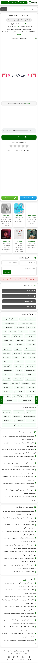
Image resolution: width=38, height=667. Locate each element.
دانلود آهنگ (23, 24)
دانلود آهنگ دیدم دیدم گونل (18, 15)
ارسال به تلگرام (27, 198)
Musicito (19, 35)
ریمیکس (4, 3)
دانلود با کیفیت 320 (17, 137)
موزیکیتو (32, 2)
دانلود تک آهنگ (12, 20)
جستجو (4, 9)
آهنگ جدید (23, 3)
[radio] (27, 146)
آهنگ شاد (13, 3)
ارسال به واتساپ (8, 198)
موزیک (17, 27)
